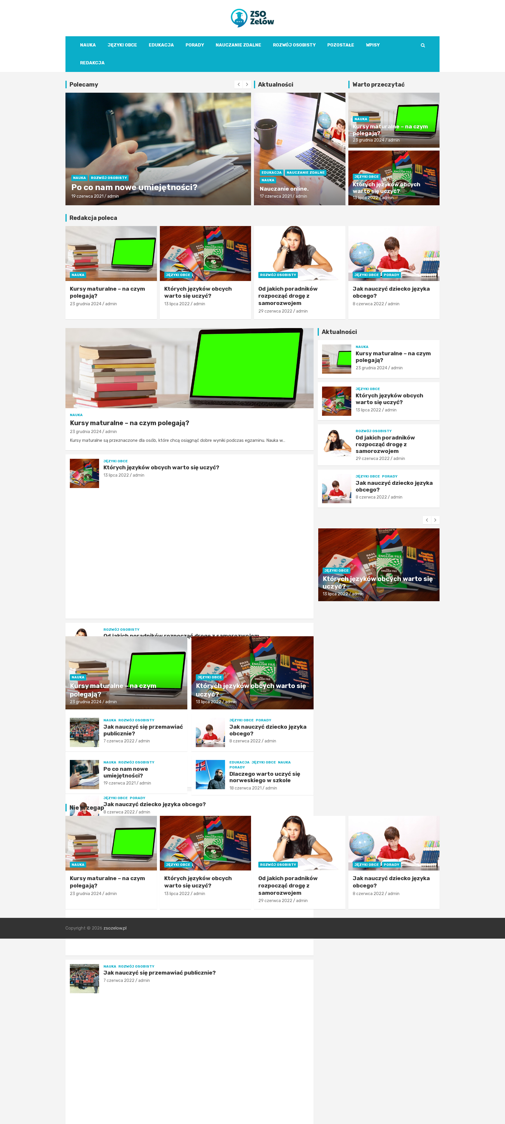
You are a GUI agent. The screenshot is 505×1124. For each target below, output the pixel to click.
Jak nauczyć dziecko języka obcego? (268, 730)
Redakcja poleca (93, 217)
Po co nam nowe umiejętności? (125, 772)
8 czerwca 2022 (368, 303)
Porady (195, 45)
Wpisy (373, 45)
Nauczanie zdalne (238, 45)
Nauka (88, 45)
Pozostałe (340, 45)
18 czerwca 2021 (245, 788)
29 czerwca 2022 (88, 196)
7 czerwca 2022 (118, 980)
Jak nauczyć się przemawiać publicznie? (159, 972)
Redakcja (92, 62)
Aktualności (275, 84)
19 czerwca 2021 (119, 783)
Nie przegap (87, 807)
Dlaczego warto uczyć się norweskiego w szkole (264, 777)
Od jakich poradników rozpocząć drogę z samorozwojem (288, 295)
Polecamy (84, 84)
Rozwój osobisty (294, 45)
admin (115, 196)
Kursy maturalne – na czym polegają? (390, 130)
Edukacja (161, 45)
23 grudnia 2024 (368, 140)
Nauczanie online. (284, 188)
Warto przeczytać (378, 84)
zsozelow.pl (115, 928)
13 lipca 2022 (365, 197)
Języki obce (122, 45)
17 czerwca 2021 (276, 196)
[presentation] (238, 84)
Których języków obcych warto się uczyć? (386, 187)
